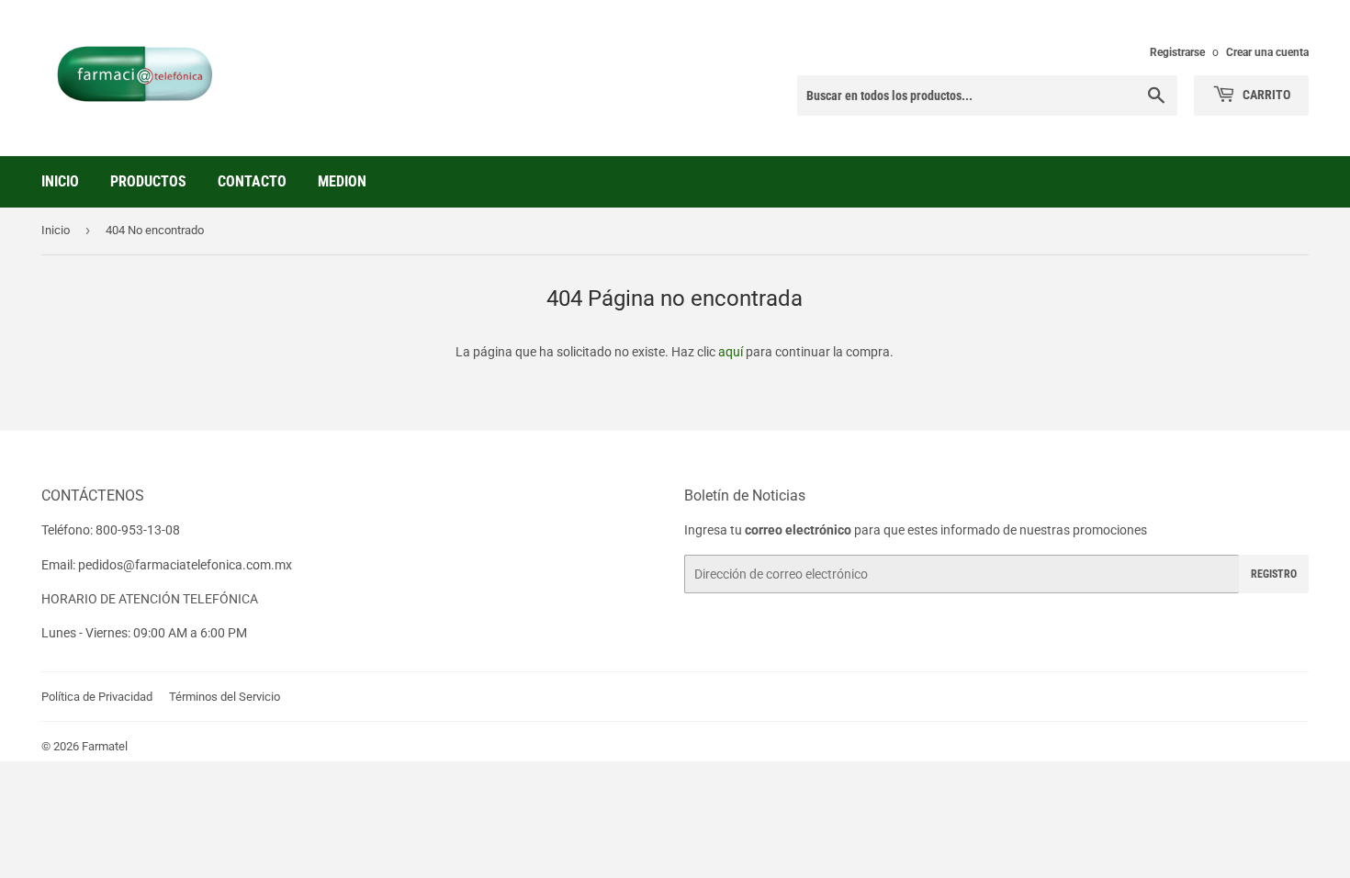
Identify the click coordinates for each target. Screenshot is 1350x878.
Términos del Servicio (224, 697)
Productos (148, 181)
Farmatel (105, 746)
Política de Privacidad (96, 697)
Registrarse (1177, 52)
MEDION (342, 181)
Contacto (252, 181)
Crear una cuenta (1267, 52)
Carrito (1265, 94)
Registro (1274, 574)
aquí (730, 351)
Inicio (60, 181)
